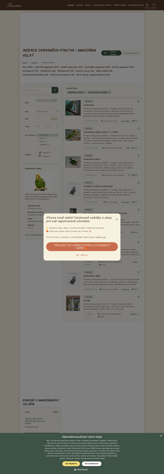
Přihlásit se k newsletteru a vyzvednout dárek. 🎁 (82, 246)
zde (104, 237)
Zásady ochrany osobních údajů (93, 458)
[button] (82, 469)
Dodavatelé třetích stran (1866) (84, 448)
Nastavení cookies (73, 458)
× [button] (161, 436)
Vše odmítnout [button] (92, 464)
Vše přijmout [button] (71, 464)
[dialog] (82, 453)
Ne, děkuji (82, 255)
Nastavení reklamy (89, 456)
